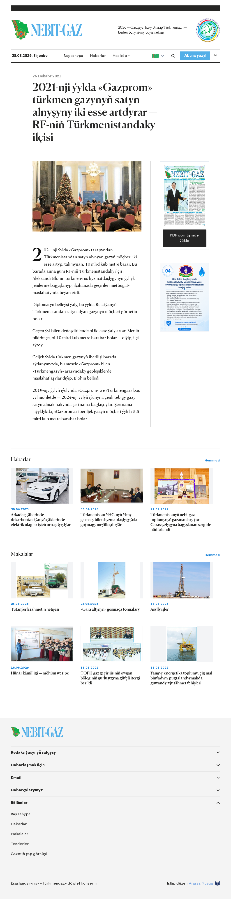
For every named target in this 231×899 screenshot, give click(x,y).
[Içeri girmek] (216, 55)
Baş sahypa (73, 55)
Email (16, 778)
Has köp (120, 55)
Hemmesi (212, 460)
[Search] (173, 55)
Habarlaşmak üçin (28, 765)
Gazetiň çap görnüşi (29, 854)
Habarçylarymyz (27, 790)
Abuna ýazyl (195, 55)
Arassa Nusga (201, 883)
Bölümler (19, 803)
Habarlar (98, 55)
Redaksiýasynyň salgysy (33, 752)
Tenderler (20, 844)
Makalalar (19, 834)
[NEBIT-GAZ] (37, 732)
